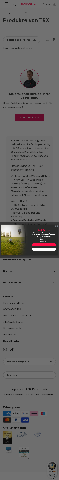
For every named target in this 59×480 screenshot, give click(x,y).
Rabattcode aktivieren (43, 245)
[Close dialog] (56, 226)
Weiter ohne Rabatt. (44, 249)
